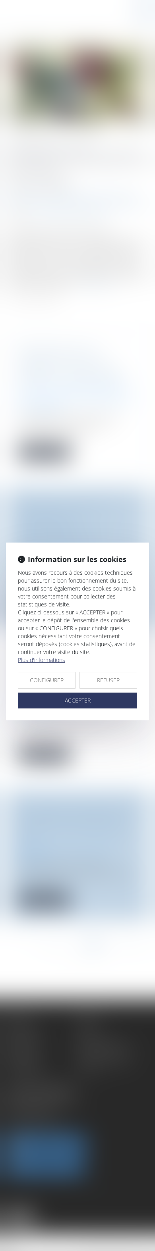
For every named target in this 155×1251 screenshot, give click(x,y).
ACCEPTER (78, 700)
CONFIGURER (47, 680)
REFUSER (108, 680)
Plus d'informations (41, 660)
